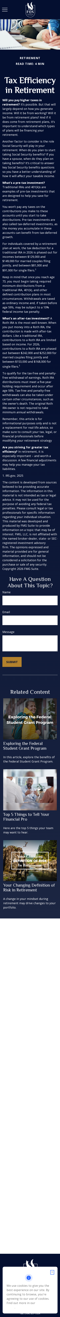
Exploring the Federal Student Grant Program (24, 746)
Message (8, 632)
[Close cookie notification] (52, 1272)
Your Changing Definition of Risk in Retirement (29, 887)
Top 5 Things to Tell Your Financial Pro (26, 817)
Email (6, 612)
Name (6, 592)
